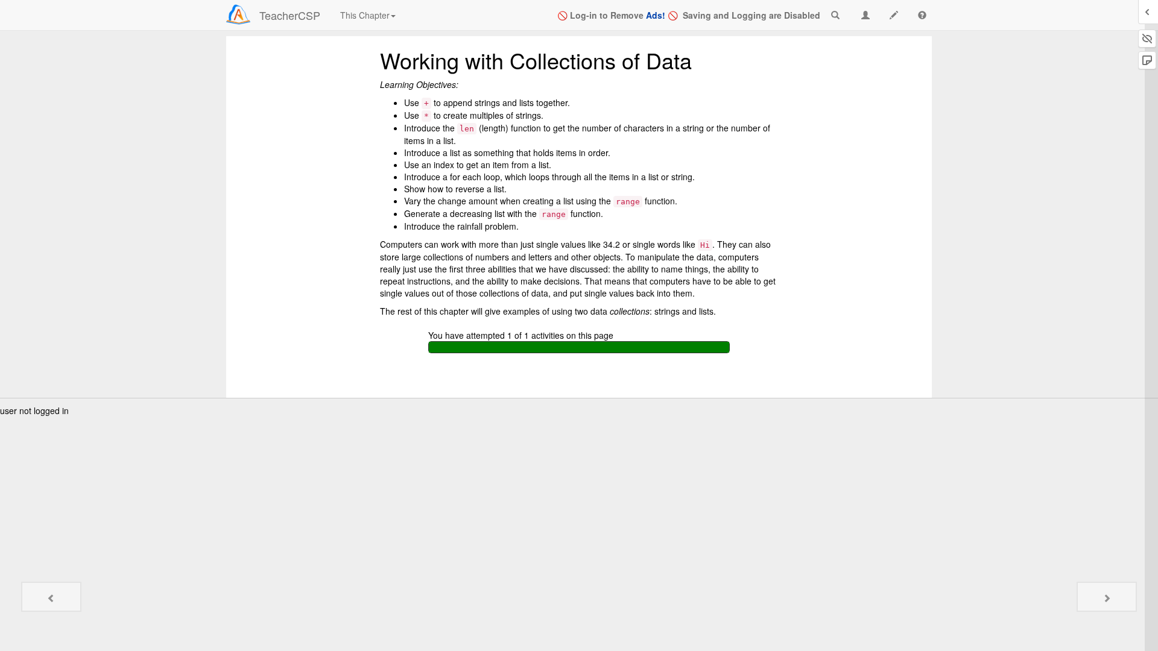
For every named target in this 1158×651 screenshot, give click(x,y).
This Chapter (365, 15)
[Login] (238, 14)
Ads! (655, 15)
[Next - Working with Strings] (1107, 597)
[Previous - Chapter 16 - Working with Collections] (51, 597)
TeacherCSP (289, 15)
